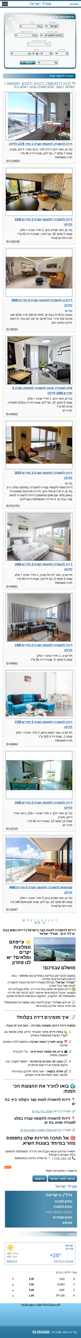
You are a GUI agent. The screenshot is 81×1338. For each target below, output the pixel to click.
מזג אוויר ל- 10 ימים (63, 1261)
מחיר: (36, 49)
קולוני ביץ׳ (19, 86)
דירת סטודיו (53, 83)
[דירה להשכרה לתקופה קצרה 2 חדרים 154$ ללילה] (39, 775)
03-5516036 (41, 1332)
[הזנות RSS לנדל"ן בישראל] (7, 1167)
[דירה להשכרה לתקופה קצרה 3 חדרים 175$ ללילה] (39, 694)
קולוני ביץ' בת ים (42, 1111)
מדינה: (51, 22)
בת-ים (69, 1248)
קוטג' (59, 86)
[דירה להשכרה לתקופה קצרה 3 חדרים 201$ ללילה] (39, 445)
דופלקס (70, 86)
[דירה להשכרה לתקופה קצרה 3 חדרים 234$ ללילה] (39, 192)
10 (23, 920)
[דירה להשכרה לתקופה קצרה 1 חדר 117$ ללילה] (39, 116)
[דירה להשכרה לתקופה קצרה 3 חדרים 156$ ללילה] (39, 537)
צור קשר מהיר (62, 1158)
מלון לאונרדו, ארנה (41, 86)
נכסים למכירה (63, 1201)
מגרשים (67, 1222)
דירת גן (38, 83)
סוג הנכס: (52, 31)
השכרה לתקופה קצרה (58, 1211)
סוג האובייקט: (39, 40)
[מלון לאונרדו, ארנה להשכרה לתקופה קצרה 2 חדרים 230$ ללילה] (39, 360)
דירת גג (26, 83)
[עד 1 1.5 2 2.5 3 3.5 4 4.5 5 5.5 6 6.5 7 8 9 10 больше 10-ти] (46, 52)
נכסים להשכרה (62, 1206)
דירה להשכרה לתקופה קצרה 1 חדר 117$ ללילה (40, 143)
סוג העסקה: (26, 31)
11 (43, 922)
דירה (66, 83)
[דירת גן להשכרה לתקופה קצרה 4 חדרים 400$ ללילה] (39, 273)
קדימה (37, 922)
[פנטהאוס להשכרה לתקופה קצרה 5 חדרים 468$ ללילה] (39, 860)
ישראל (69, 1245)
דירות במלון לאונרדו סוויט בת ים (40, 1130)
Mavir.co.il (12, 1261)
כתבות (71, 1233)
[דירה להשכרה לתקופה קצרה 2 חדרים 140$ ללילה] (39, 618)
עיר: (31, 22)
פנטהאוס (12, 83)
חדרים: (62, 49)
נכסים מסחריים (62, 1217)
